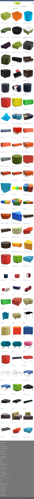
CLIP (12, 308)
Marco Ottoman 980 (25, 137)
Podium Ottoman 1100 (4, 180)
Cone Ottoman (3, 280)
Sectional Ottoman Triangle (15, 223)
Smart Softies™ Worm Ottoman (16, 52)
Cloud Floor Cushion (3, 123)
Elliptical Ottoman (3, 137)
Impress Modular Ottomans (26, 308)
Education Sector (3, 475)
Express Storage (3, 449)
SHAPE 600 (24, 365)
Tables (2, 461)
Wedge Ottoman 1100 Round (4, 251)
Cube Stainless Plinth (26, 80)
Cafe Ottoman (2, 308)
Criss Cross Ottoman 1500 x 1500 (16, 123)
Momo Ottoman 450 (14, 166)
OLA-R (1, 337)
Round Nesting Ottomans (26, 194)
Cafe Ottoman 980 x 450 (26, 109)
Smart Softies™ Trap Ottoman (5, 52)
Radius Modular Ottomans (4, 351)
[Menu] (1, 3)
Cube (1, 80)
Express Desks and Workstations (5, 448)
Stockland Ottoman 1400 (26, 223)
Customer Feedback (3, 495)
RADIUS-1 (13, 351)
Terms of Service (3, 490)
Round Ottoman (3, 365)
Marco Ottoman (14, 137)
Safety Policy (2, 485)
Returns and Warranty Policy (5, 483)
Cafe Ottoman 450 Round (4, 109)
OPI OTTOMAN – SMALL (4, 66)
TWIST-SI (13, 422)
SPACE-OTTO (2, 394)
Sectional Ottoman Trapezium (5, 223)
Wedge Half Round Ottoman (15, 237)
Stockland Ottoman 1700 (4, 237)
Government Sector (3, 472)
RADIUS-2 (24, 351)
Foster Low (13, 294)
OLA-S (13, 337)
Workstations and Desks (4, 457)
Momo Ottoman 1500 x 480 (4, 166)
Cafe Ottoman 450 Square (15, 109)
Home (9, 6)
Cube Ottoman (14, 280)
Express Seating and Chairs (4, 446)
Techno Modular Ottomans (26, 394)
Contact (2, 493)
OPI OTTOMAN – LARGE (26, 52)
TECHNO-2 (13, 408)
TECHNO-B (24, 408)
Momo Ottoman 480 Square (26, 166)
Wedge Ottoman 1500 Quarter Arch (17, 251)
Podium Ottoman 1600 (15, 180)
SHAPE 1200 (13, 365)
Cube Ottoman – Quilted (26, 280)
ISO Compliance (3, 488)
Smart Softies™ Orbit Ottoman (16, 37)
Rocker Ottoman (14, 194)
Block (12, 66)
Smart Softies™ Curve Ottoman (5, 37)
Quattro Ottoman (3, 194)
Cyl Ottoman (2, 294)
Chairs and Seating (16, 6)
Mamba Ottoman (25, 294)
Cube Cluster (13, 80)
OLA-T (24, 337)
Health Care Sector (3, 470)
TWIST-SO (24, 422)
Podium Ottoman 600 (26, 180)
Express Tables (3, 451)
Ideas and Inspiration (4, 477)
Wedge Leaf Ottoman (26, 237)
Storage (2, 459)
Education (2, 462)
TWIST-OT (2, 422)
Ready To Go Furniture (4, 464)
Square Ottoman (14, 394)
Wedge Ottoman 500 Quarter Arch (27, 251)
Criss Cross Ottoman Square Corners (28, 123)
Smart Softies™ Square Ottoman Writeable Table (27, 37)
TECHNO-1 (2, 408)
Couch (24, 66)
